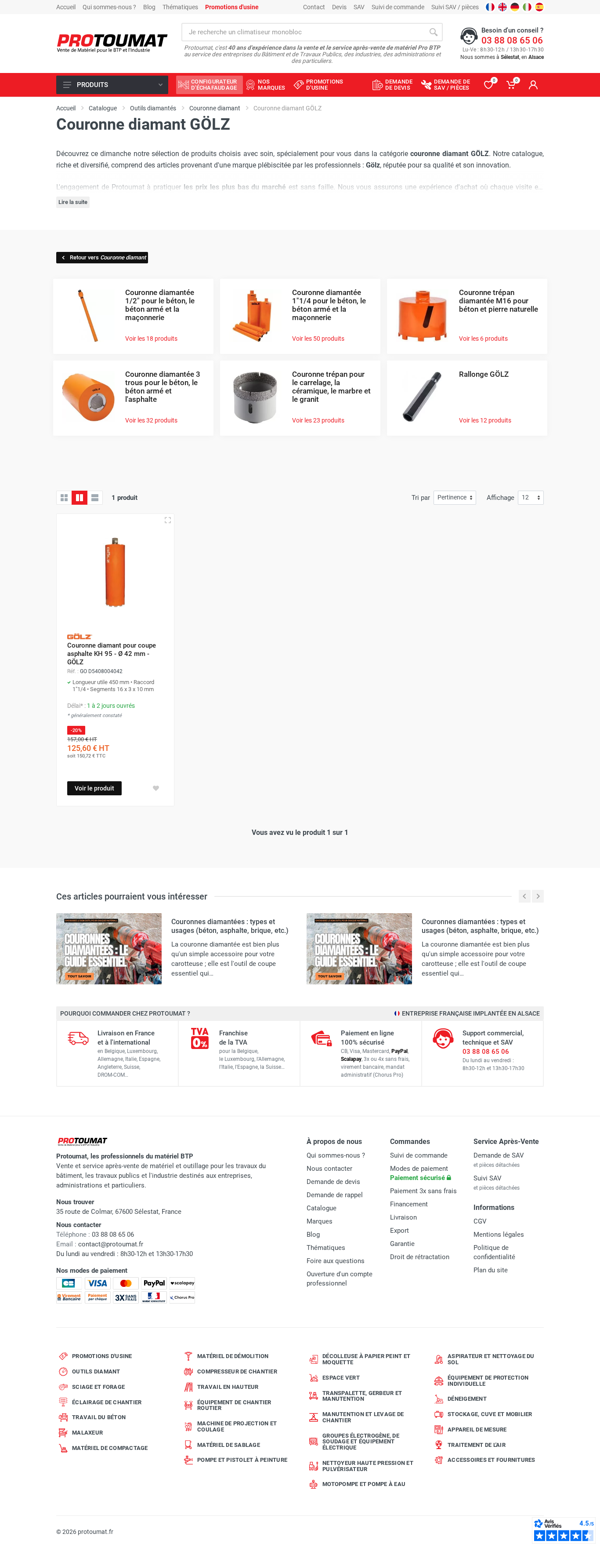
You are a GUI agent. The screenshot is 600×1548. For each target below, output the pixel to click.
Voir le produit (94, 788)
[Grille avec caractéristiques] (79, 498)
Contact (314, 7)
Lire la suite (72, 202)
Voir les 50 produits (318, 338)
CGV (480, 1221)
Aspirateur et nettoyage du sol (491, 1359)
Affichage (500, 498)
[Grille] (64, 498)
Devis (339, 7)
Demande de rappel (335, 1195)
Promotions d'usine (102, 1356)
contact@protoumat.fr (110, 1244)
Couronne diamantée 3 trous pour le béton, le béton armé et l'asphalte (162, 387)
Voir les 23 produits (318, 420)
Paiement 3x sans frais (423, 1191)
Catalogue (321, 1208)
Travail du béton (99, 1417)
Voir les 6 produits (483, 338)
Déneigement (467, 1398)
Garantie (402, 1244)
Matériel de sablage (228, 1445)
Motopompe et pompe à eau (363, 1484)
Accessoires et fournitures (491, 1460)
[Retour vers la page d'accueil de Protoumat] (112, 43)
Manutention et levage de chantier (363, 1417)
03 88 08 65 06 (512, 40)
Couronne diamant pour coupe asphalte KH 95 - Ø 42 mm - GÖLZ (111, 653)
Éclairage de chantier (106, 1402)
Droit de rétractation (419, 1257)
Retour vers (108, 257)
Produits (92, 85)
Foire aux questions (336, 1261)
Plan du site (490, 1270)
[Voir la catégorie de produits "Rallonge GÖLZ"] (422, 397)
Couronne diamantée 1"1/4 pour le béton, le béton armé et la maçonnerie (329, 305)
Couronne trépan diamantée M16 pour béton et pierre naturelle (498, 300)
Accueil (66, 7)
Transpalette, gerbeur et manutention (362, 1396)
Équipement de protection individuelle (488, 1380)
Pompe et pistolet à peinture (242, 1460)
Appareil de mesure (477, 1429)
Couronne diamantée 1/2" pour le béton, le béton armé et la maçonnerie (160, 305)
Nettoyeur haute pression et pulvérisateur (367, 1466)
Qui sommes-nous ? (109, 7)
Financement (409, 1204)
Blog (149, 7)
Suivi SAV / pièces (455, 7)
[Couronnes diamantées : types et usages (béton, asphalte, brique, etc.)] (109, 948)
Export (399, 1231)
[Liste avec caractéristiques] (95, 498)
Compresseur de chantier (237, 1371)
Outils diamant (96, 1371)
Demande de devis (333, 1182)
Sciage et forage (98, 1387)
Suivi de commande (398, 7)
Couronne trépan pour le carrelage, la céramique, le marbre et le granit (331, 387)
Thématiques (180, 7)
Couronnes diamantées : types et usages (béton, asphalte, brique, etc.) (230, 926)
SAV (359, 7)
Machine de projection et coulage (237, 1426)
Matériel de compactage (110, 1448)
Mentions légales (498, 1234)
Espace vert (341, 1377)
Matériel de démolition (233, 1356)
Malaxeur (87, 1432)
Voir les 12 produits (485, 420)
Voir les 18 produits (151, 338)
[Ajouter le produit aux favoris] (155, 788)
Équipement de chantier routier (234, 1405)
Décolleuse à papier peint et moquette (366, 1359)
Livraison (403, 1217)
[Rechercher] (433, 32)
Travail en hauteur (228, 1387)
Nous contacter (329, 1169)
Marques (320, 1221)
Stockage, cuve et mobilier (490, 1414)
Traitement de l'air (477, 1445)
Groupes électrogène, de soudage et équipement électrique (360, 1441)
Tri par (421, 498)
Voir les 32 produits (151, 420)
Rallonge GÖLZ (484, 374)
